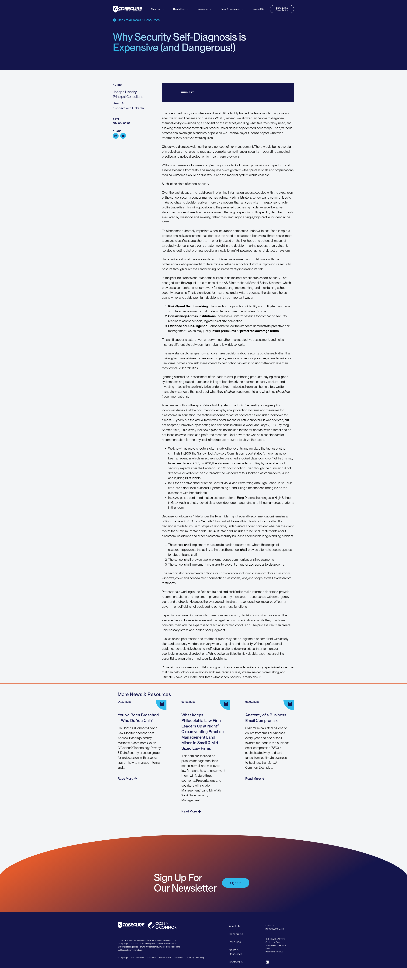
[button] (116, 136)
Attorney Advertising (195, 958)
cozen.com (151, 958)
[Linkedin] (267, 962)
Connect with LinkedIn (128, 108)
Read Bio (119, 103)
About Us (155, 9)
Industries (203, 9)
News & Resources (230, 9)
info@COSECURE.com (275, 929)
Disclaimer (179, 958)
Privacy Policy (165, 958)
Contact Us (258, 9)
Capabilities (179, 9)
